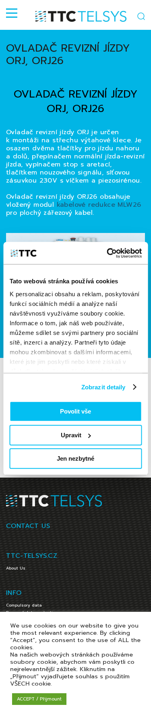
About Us (15, 568)
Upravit (71, 435)
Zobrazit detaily (103, 387)
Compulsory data (24, 605)
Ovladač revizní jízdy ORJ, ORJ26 (68, 54)
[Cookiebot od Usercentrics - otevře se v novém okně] (107, 253)
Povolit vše (75, 411)
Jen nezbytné (75, 458)
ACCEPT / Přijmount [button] (39, 699)
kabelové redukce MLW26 (99, 205)
